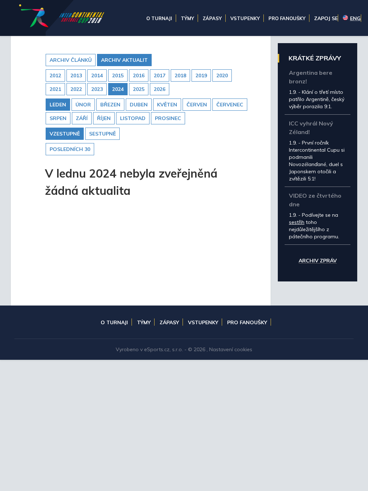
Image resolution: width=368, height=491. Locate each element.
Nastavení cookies (230, 349)
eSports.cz (157, 349)
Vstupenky (203, 322)
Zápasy (169, 322)
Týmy (144, 322)
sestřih (296, 222)
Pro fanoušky (247, 322)
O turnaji (114, 322)
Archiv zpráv (318, 260)
